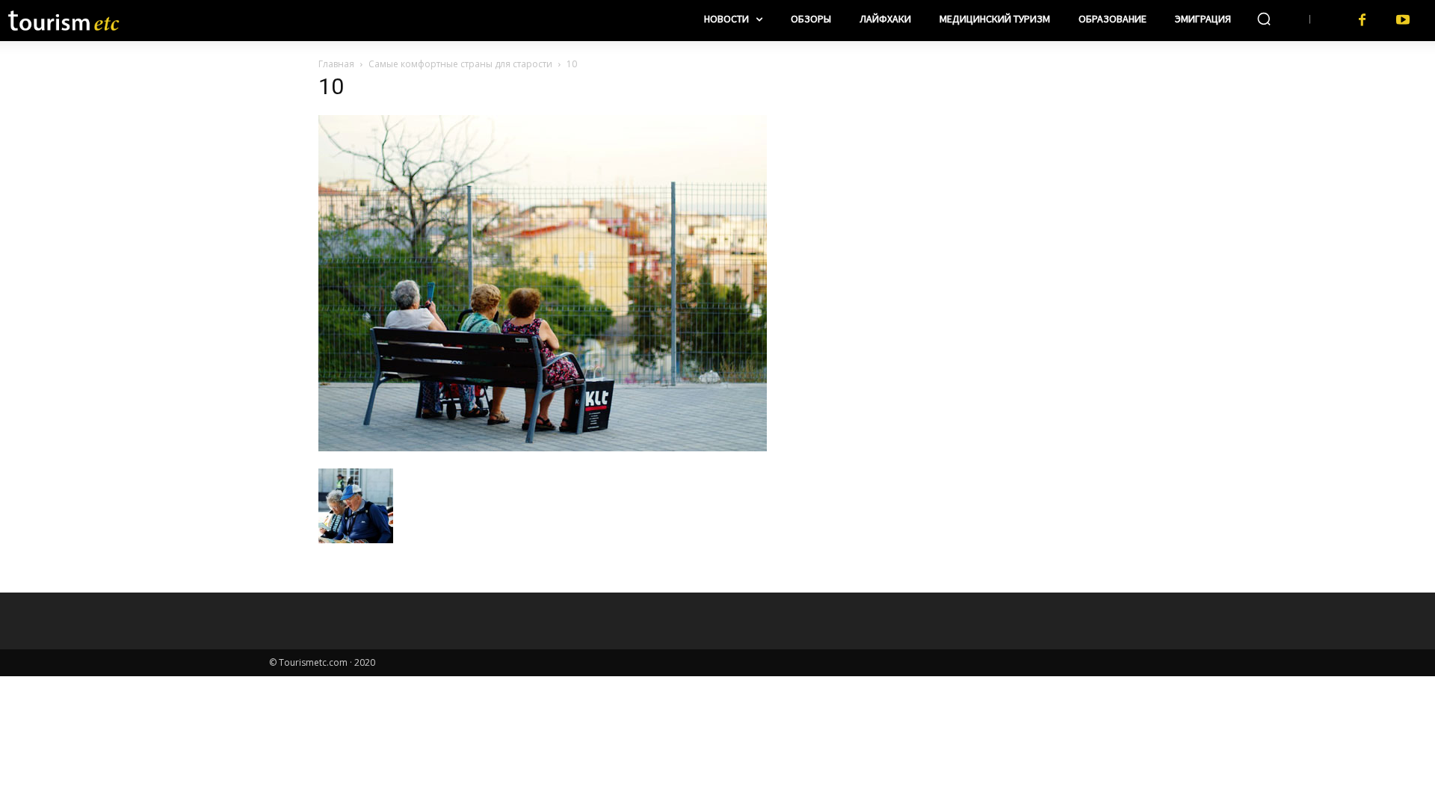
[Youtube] (1403, 20)
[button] (1263, 18)
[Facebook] (1362, 20)
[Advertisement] (986, 172)
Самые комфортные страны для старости (460, 64)
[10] (542, 447)
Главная (336, 64)
